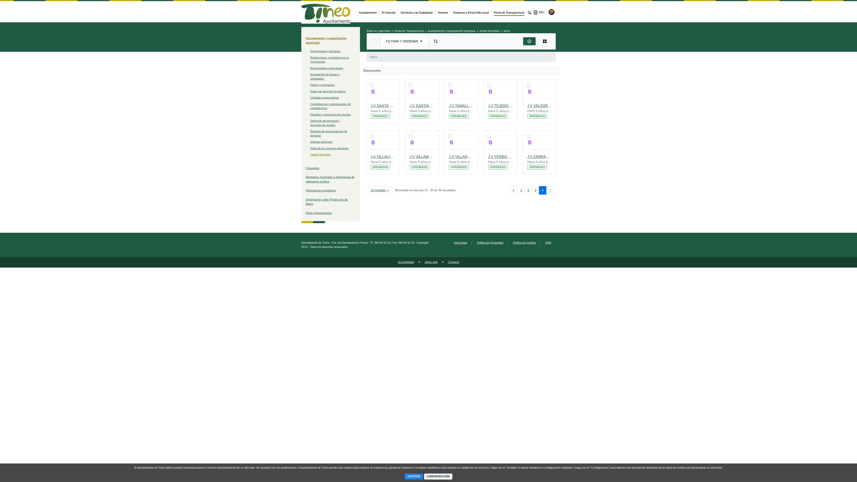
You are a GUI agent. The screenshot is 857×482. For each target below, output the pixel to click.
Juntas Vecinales (320, 154)
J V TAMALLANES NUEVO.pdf (461, 106)
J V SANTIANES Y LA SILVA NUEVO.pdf (422, 106)
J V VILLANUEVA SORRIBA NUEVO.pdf (461, 157)
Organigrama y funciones (325, 51)
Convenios (312, 168)
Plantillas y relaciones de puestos (330, 114)
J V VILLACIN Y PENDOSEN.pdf (383, 157)
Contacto (453, 262)
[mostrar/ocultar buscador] (530, 13)
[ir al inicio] (839, 455)
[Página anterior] (513, 190)
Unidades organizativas (324, 97)
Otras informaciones (319, 213)
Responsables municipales (326, 68)
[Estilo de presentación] (545, 41)
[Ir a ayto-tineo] (325, 12)
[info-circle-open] (529, 41)
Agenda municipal (321, 141)
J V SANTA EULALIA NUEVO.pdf (383, 106)
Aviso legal (460, 242)
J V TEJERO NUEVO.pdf (500, 106)
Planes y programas (322, 85)
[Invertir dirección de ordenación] (435, 41)
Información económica (321, 190)
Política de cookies (524, 242)
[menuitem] (368, 12)
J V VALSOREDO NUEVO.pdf (539, 106)
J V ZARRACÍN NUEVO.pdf (539, 157)
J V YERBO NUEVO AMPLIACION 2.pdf (500, 157)
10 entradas (381, 191)
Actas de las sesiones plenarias (329, 148)
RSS (548, 242)
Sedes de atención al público (327, 91)
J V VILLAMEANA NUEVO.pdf (422, 157)
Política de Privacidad (489, 242)
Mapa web (431, 262)
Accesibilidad (406, 262)
